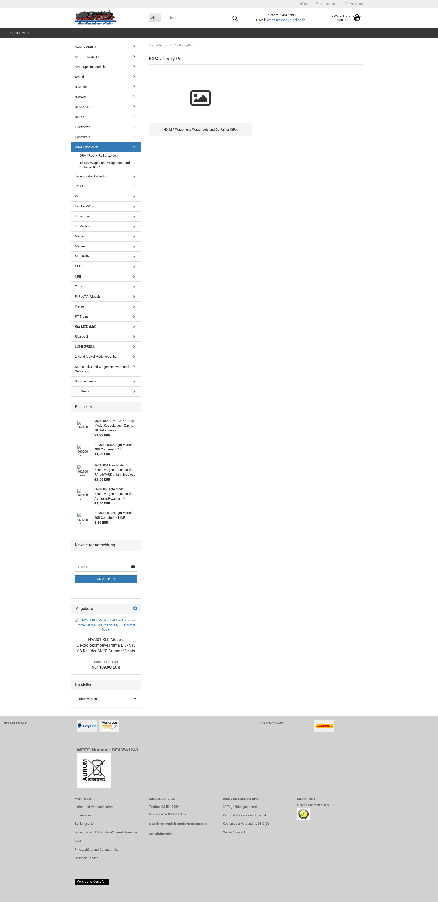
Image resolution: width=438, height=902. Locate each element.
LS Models (82, 226)
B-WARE (81, 97)
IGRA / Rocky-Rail (87, 147)
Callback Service (86, 858)
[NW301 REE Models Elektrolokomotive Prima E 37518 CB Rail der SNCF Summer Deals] (106, 625)
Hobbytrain (82, 137)
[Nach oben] (424, 894)
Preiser (80, 306)
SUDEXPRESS (85, 346)
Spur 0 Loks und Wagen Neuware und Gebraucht (102, 369)
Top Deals (82, 391)
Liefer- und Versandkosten (94, 807)
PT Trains (82, 316)
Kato (78, 196)
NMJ (78, 266)
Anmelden (106, 579)
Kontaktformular (161, 834)
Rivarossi (81, 336)
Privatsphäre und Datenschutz (96, 849)
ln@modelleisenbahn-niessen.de (183, 824)
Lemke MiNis (84, 206)
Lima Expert (83, 216)
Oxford (79, 286)
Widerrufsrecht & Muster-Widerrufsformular (106, 832)
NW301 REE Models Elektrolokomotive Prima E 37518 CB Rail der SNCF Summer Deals (106, 645)
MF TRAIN (82, 256)
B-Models (81, 87)
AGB (78, 841)
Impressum (83, 815)
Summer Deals (85, 381)
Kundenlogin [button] (327, 4)
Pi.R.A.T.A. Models (88, 296)
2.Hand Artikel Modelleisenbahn (97, 356)
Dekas (79, 117)
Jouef (79, 186)
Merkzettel (355, 4)
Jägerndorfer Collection (91, 176)
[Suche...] (235, 18)
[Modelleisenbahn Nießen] (108, 18)
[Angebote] (135, 609)
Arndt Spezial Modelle (90, 67)
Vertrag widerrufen (92, 882)
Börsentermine (17, 33)
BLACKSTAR (84, 107)
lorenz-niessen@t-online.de (285, 20)
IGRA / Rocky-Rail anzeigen (98, 155)
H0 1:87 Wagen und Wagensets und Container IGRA (104, 165)
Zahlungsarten (85, 824)
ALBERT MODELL (87, 57)
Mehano (80, 236)
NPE (78, 276)
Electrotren (82, 127)
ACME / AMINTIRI (87, 47)
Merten (80, 246)
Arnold (79, 77)
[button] (304, 4)
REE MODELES (85, 326)
